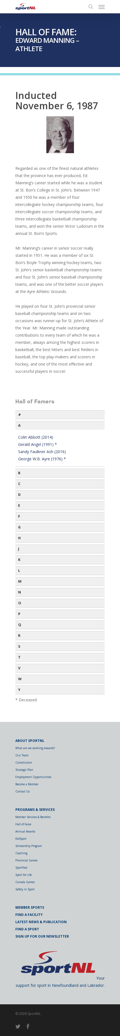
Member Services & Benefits (33, 817)
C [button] (19, 483)
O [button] (19, 603)
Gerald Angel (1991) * (37, 444)
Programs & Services (35, 809)
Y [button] (19, 689)
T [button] (19, 657)
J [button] (18, 548)
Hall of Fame (23, 824)
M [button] (19, 581)
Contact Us (22, 791)
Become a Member (27, 784)
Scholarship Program (28, 846)
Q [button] (19, 624)
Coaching (21, 853)
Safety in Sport (25, 889)
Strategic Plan (24, 770)
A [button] (19, 425)
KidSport (21, 839)
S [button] (19, 646)
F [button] (19, 516)
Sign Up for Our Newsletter (42, 936)
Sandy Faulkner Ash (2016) (42, 451)
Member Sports (29, 907)
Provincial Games (26, 860)
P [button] (19, 614)
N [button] (19, 592)
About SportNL (29, 740)
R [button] (19, 635)
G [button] (19, 527)
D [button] (19, 494)
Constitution (23, 762)
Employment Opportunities (33, 777)
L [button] (19, 570)
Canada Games (25, 882)
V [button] (19, 668)
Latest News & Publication (41, 922)
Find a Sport (27, 929)
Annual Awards (25, 831)
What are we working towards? (35, 748)
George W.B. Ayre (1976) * (42, 458)
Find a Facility (29, 914)
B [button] (19, 473)
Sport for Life (23, 875)
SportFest (21, 867)
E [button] (19, 505)
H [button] (19, 538)
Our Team (21, 755)
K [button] (19, 559)
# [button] (19, 414)
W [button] (19, 679)
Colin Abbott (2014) (35, 437)
